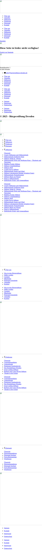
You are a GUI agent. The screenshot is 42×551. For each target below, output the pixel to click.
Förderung (7, 21)
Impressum (7, 103)
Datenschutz (8, 105)
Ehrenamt (7, 23)
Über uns (7, 16)
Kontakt (6, 25)
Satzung (6, 101)
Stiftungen (7, 19)
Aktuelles (7, 18)
